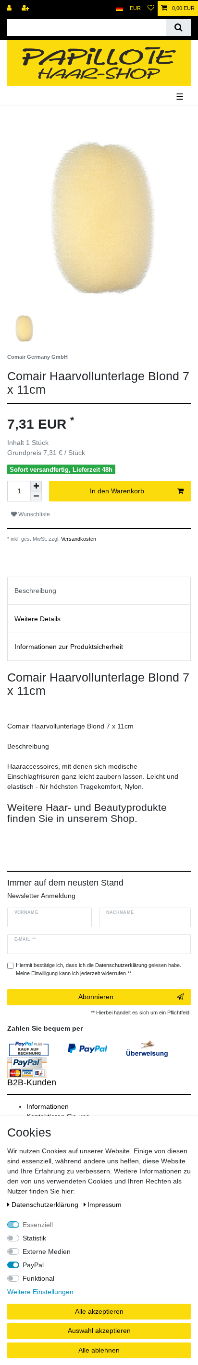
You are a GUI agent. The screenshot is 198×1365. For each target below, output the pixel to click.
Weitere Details (37, 619)
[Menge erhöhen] (36, 486)
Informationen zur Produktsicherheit (68, 646)
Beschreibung (35, 590)
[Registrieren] (26, 8)
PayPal (33, 1265)
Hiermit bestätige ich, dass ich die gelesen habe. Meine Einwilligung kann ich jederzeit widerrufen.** (98, 969)
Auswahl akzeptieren (99, 1330)
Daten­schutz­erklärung (46, 1204)
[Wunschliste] (151, 8)
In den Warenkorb (117, 491)
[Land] (119, 8)
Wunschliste (33, 514)
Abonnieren (95, 997)
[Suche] (178, 27)
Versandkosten (78, 539)
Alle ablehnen (99, 1350)
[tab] (99, 591)
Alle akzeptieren (99, 1311)
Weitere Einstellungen (40, 1292)
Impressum (104, 1204)
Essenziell (38, 1224)
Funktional (38, 1278)
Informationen (47, 1106)
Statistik (34, 1238)
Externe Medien (47, 1251)
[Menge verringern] (36, 496)
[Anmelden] (10, 8)
